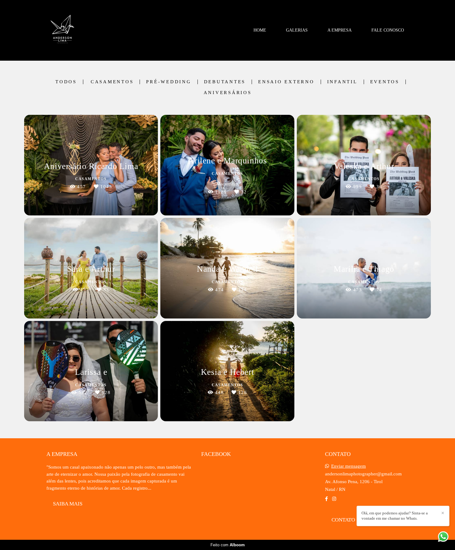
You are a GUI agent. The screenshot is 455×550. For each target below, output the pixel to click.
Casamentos (112, 82)
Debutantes (225, 82)
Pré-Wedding (168, 82)
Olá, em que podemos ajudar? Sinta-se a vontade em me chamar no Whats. (395, 516)
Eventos (384, 82)
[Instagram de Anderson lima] (334, 498)
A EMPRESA (339, 30)
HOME (260, 30)
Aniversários (228, 92)
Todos (66, 82)
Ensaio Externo (286, 82)
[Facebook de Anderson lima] (326, 498)
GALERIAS (297, 30)
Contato (343, 520)
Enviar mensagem (348, 466)
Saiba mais (67, 504)
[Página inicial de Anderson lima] (62, 30)
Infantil (342, 82)
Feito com (227, 545)
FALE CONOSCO (387, 30)
